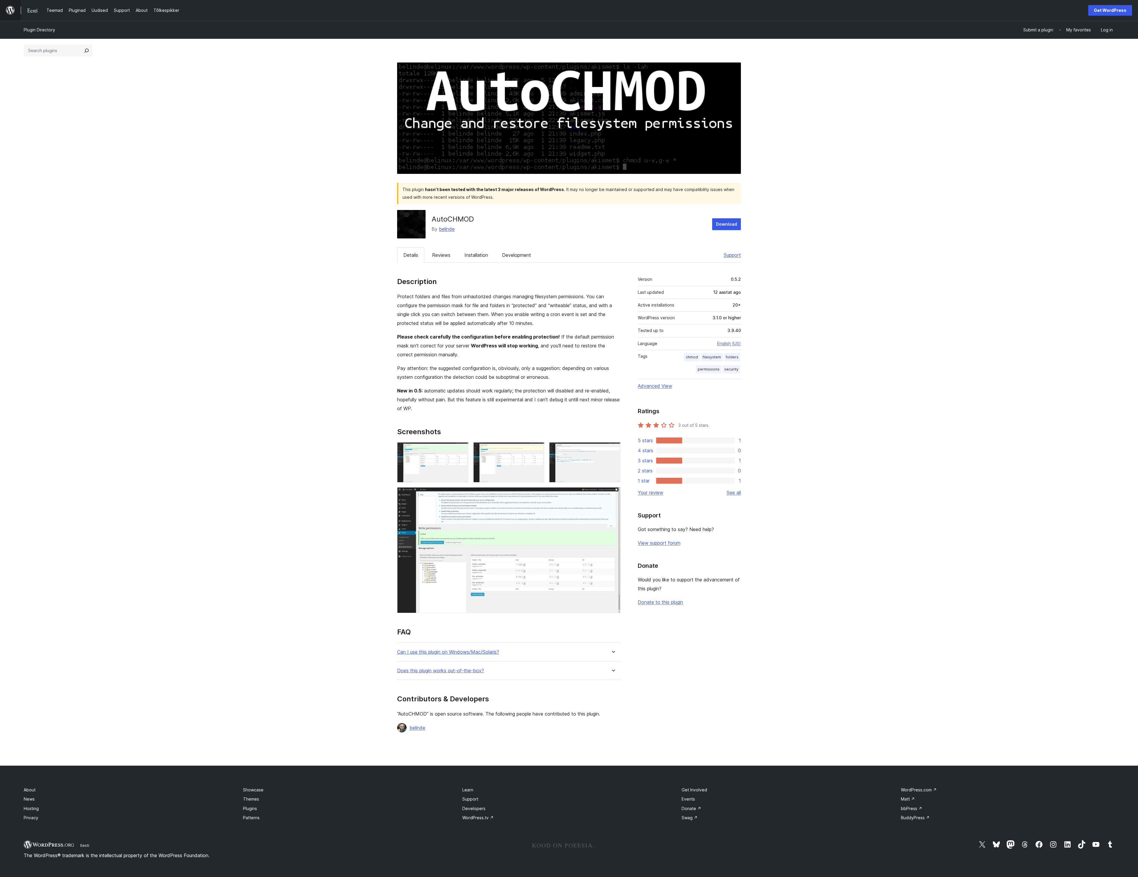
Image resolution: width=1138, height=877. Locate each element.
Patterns (251, 817)
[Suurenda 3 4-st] (613, 450)
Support (732, 255)
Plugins (250, 808)
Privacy (31, 817)
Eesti (84, 845)
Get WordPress (1110, 10)
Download (726, 224)
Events (688, 798)
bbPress (911, 808)
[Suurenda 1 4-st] (460, 450)
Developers (473, 808)
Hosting (31, 808)
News (29, 798)
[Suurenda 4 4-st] (613, 495)
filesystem (712, 357)
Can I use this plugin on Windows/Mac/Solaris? (448, 652)
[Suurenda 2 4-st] (536, 450)
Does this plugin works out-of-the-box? (440, 671)
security (731, 369)
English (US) (729, 343)
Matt (908, 798)
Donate (691, 808)
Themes (251, 798)
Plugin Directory (39, 29)
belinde (447, 229)
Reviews (441, 255)
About (30, 789)
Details (410, 255)
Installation (476, 255)
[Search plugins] (86, 51)
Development (516, 255)
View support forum (659, 543)
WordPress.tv (478, 817)
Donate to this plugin (660, 602)
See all (734, 493)
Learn (467, 789)
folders (732, 357)
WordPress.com (919, 789)
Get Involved (694, 789)
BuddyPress (915, 817)
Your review (650, 493)
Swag (690, 817)
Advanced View (655, 386)
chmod (692, 357)
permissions (709, 369)
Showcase (253, 789)
